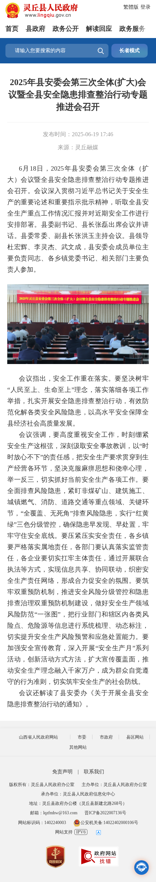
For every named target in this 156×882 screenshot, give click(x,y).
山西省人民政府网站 (38, 737)
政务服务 (132, 28)
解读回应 (99, 28)
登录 (145, 7)
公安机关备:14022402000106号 (109, 822)
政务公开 (66, 28)
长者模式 (129, 50)
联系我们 (94, 771)
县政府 (35, 28)
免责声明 (62, 771)
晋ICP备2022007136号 (105, 812)
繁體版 (131, 7)
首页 (12, 28)
